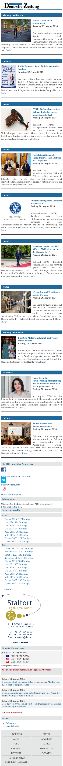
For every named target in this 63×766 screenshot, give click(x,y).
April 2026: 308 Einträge (16, 531)
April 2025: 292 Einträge (16, 573)
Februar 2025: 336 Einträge (18, 580)
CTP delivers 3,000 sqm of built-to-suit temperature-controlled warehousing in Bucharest (31, 705)
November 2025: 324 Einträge (19, 551)
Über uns (16, 734)
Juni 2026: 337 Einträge (16, 525)
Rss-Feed (16, 748)
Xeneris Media (12, 726)
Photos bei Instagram (11, 494)
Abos (16, 738)
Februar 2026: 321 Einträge (18, 538)
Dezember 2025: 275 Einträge (19, 548)
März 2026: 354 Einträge (16, 534)
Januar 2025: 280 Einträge (17, 583)
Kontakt (16, 753)
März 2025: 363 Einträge (16, 577)
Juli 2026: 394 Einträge (16, 522)
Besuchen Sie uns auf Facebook (16, 476)
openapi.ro (17, 665)
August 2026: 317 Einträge (17, 519)
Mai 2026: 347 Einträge (16, 528)
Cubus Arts (11, 723)
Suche (46, 734)
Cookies (46, 753)
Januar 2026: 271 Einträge (17, 541)
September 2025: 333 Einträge (19, 557)
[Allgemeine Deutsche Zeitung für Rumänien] (25, 6)
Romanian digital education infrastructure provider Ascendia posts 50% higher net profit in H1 (30, 694)
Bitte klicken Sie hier (11, 506)
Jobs (16, 743)
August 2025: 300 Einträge (17, 561)
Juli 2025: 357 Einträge (16, 564)
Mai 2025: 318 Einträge (16, 570)
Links (46, 743)
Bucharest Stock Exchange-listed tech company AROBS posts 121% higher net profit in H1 (31, 683)
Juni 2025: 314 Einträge (16, 567)
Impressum (46, 748)
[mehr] (8, 50)
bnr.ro (25, 665)
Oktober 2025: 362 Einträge (18, 554)
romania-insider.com (12, 712)
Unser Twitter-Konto (10, 484)
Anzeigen (46, 738)
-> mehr (7, 588)
